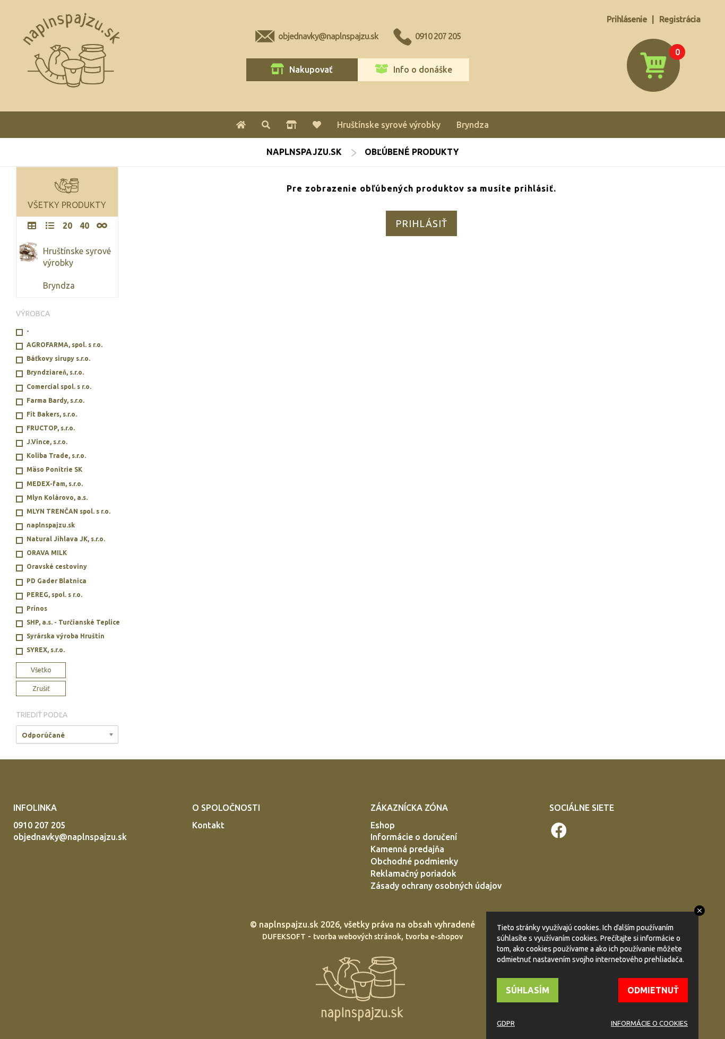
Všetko (41, 669)
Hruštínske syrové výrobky (389, 124)
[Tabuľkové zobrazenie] (32, 226)
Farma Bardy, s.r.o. (55, 400)
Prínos (37, 608)
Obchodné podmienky (414, 861)
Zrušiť (41, 688)
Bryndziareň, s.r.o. (55, 372)
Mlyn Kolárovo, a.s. (57, 497)
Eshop (382, 825)
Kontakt (208, 825)
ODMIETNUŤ (653, 990)
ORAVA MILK (47, 552)
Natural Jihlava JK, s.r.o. (66, 538)
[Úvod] (241, 124)
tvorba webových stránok (357, 936)
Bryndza (472, 124)
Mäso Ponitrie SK (54, 469)
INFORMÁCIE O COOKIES (649, 1023)
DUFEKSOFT (284, 936)
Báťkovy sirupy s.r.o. (58, 358)
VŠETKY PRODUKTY (67, 205)
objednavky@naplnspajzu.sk (328, 36)
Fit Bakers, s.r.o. (52, 414)
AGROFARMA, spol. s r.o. (64, 344)
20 (67, 225)
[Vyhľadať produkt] (266, 124)
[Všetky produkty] (291, 124)
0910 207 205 (438, 36)
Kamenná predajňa (407, 849)
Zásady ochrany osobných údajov (436, 885)
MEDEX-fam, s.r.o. (55, 483)
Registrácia (679, 19)
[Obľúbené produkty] (317, 124)
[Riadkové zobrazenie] (50, 226)
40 (84, 225)
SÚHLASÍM (527, 990)
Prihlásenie (627, 19)
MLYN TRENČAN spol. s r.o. (68, 511)
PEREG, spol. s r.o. (54, 594)
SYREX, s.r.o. (46, 649)
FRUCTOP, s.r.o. (51, 428)
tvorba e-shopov (434, 936)
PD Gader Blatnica (57, 580)
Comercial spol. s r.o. (59, 386)
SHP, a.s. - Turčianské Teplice (72, 622)
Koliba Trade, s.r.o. (56, 455)
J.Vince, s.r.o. (47, 441)
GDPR (506, 1023)
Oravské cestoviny (57, 566)
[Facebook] (559, 830)
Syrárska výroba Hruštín (66, 636)
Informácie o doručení (413, 837)
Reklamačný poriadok (413, 873)
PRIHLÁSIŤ (421, 223)
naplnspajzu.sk (304, 152)
